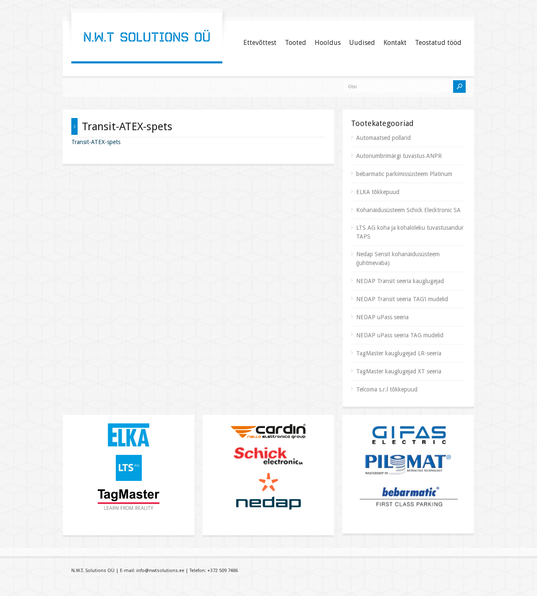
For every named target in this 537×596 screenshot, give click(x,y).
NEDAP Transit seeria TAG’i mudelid (402, 299)
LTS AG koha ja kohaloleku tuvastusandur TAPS (410, 232)
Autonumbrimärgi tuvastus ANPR (399, 155)
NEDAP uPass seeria (382, 317)
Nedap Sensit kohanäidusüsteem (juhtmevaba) (398, 258)
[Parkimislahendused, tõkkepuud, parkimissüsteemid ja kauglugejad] (147, 52)
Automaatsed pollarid (383, 137)
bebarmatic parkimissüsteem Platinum (404, 174)
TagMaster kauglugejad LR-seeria (398, 353)
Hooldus (328, 43)
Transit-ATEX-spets (95, 142)
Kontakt (395, 43)
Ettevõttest (259, 43)
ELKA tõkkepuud (377, 192)
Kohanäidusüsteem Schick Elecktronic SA (408, 210)
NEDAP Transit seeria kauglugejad (400, 281)
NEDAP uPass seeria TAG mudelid (399, 335)
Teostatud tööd (438, 43)
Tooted (295, 43)
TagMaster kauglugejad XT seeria (398, 371)
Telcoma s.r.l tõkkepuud (386, 389)
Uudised (362, 43)
